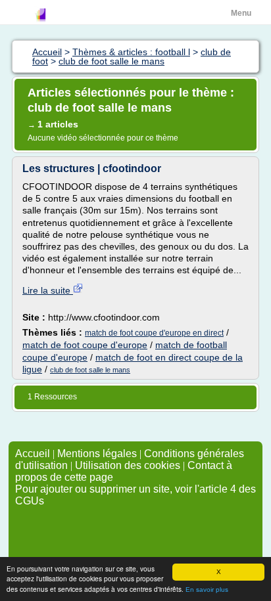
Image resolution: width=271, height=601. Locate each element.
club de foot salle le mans (90, 370)
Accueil (32, 453)
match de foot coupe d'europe (84, 345)
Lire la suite (47, 290)
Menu (241, 13)
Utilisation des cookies (127, 465)
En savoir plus (206, 589)
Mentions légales (97, 453)
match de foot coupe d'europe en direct (154, 333)
